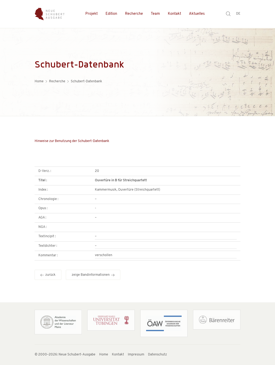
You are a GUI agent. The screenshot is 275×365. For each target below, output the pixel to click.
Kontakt (174, 14)
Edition (111, 14)
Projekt (91, 14)
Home (103, 354)
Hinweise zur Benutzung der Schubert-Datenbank (72, 141)
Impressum (136, 354)
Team (155, 14)
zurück (50, 275)
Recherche (134, 14)
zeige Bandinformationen (91, 275)
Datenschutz (157, 354)
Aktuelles (197, 14)
